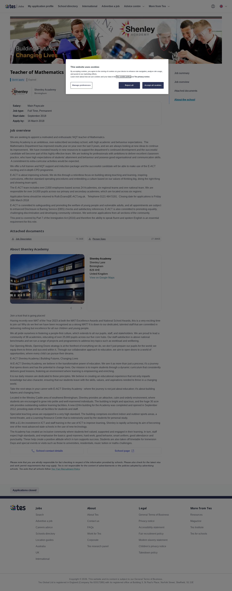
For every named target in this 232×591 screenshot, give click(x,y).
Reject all (129, 85)
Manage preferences (81, 85)
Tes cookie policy (123, 77)
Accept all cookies (153, 85)
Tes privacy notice (141, 77)
